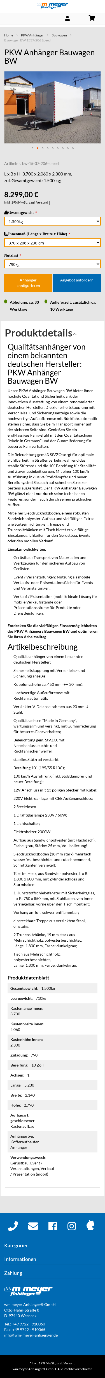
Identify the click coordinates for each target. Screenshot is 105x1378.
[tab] (52, 334)
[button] (32, 148)
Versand (42, 202)
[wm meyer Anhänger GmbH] (52, 6)
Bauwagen (59, 35)
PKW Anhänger (32, 35)
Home (8, 35)
